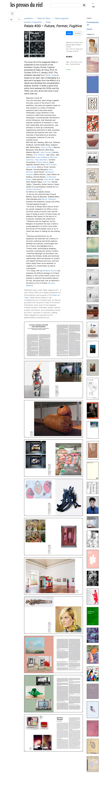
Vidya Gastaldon (41, 160)
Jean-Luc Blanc (47, 147)
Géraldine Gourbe (49, 271)
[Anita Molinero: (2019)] (94, 330)
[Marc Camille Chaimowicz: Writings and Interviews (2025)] (94, 104)
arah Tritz (47, 182)
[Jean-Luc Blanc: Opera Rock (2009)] (94, 635)
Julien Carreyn (45, 152)
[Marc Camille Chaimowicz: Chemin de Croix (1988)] (94, 746)
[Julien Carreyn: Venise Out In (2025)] (94, 65)
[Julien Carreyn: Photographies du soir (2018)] (94, 367)
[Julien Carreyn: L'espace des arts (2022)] (94, 210)
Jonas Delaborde (42, 157)
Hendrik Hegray (42, 162)
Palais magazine (62, 18)
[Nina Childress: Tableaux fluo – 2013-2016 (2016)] (94, 430)
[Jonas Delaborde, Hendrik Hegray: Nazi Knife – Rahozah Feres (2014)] (94, 578)
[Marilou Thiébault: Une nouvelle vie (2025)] (94, 84)
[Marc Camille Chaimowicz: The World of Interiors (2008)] (94, 691)
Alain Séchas (49, 179)
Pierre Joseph (51, 165)
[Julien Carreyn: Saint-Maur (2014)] (94, 539)
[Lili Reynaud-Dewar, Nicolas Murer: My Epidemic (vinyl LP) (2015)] (94, 488)
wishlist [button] (78, 33)
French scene (51, 75)
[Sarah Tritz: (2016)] (94, 471)
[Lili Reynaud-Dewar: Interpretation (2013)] (94, 596)
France (89, 29)
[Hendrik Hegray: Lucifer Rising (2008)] (94, 674)
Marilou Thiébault (48, 199)
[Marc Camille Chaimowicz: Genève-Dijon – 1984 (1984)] (94, 764)
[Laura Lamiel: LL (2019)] (94, 312)
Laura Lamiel (31, 167)
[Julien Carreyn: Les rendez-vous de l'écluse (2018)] (94, 349)
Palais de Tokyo (43, 18)
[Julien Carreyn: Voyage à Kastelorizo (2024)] (94, 141)
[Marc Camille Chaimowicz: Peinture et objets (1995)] (94, 728)
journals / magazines (33, 22)
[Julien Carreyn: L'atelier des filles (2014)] (94, 559)
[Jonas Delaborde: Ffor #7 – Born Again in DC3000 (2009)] (94, 654)
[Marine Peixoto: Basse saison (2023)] (94, 159)
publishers (28, 18)
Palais (48, 22)
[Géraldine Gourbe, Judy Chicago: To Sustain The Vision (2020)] (94, 277)
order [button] (69, 33)
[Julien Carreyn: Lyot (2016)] (94, 450)
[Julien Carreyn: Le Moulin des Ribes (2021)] (94, 245)
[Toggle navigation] (12, 13)
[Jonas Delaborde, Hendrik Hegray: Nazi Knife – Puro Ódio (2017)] (94, 410)
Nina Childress (39, 155)
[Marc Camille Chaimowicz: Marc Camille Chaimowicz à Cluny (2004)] (94, 709)
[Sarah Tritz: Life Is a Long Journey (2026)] (94, 46)
